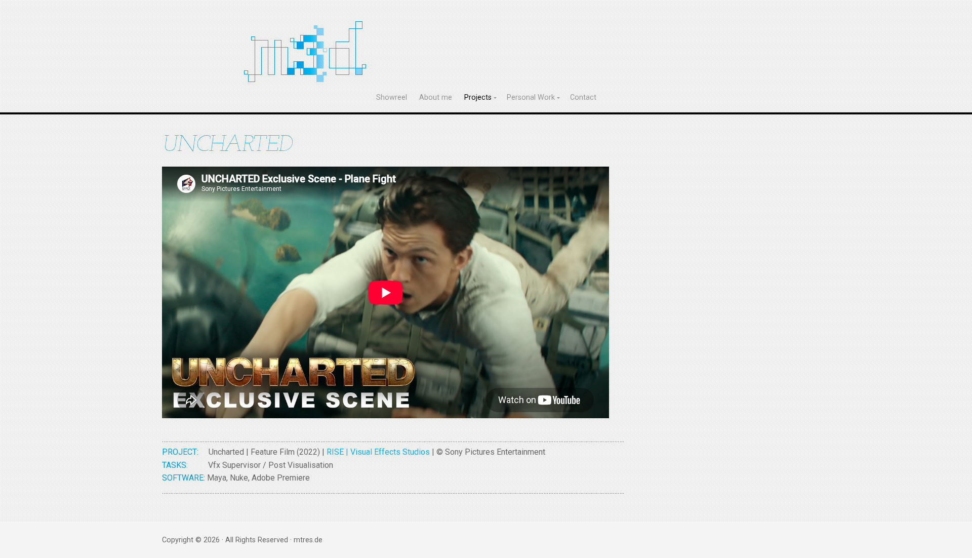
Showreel (391, 97)
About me (435, 97)
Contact (583, 97)
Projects (478, 97)
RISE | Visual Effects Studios (378, 452)
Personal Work (531, 97)
